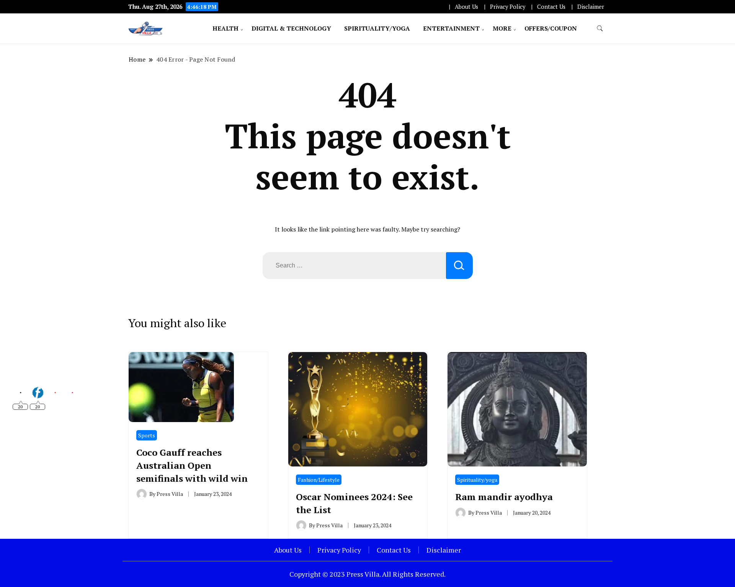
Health (225, 28)
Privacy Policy (507, 6)
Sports (146, 435)
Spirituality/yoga (377, 28)
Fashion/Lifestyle (319, 479)
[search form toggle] (600, 28)
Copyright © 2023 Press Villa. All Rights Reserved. (367, 574)
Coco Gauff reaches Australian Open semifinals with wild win (192, 465)
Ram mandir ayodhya (504, 497)
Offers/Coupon (550, 28)
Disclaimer (590, 6)
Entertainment (451, 28)
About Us (466, 6)
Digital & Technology (291, 28)
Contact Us (551, 6)
